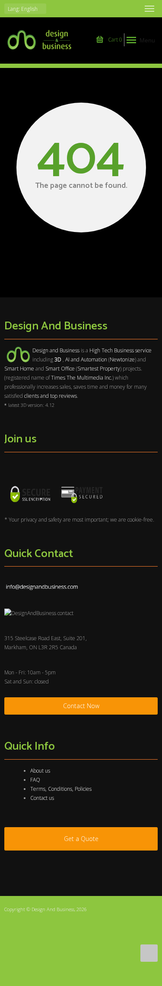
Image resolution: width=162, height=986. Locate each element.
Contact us (42, 798)
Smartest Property (98, 368)
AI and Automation (86, 359)
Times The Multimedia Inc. (81, 377)
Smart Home (19, 368)
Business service (133, 350)
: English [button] (23, 9)
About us (40, 770)
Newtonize (122, 359)
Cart (114, 39)
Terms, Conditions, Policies (61, 789)
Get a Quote (81, 839)
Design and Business (55, 350)
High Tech (101, 350)
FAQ (35, 779)
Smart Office (60, 368)
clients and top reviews (50, 396)
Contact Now (81, 706)
